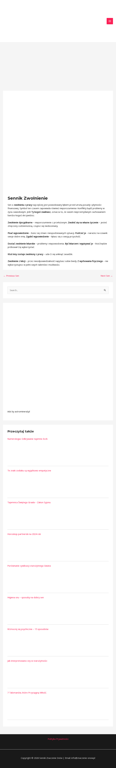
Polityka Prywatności (58, 738)
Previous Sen (11, 275)
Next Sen (107, 275)
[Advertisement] (58, 65)
